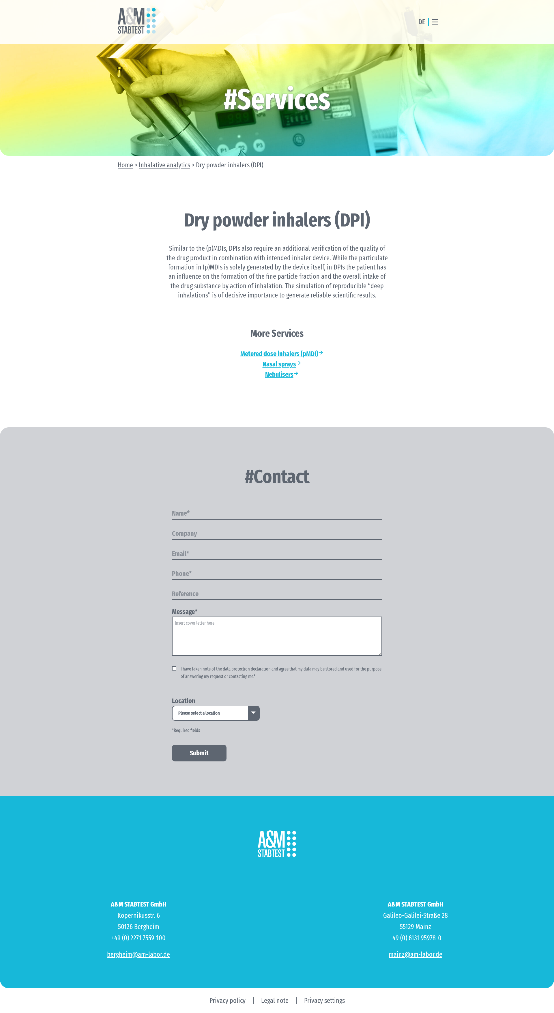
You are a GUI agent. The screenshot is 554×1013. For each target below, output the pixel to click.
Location (183, 701)
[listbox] (216, 713)
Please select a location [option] (199, 713)
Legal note (275, 1001)
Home (125, 165)
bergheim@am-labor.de (138, 954)
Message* (184, 612)
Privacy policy (227, 1001)
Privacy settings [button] (324, 1001)
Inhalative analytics (164, 165)
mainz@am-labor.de (415, 954)
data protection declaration (247, 669)
